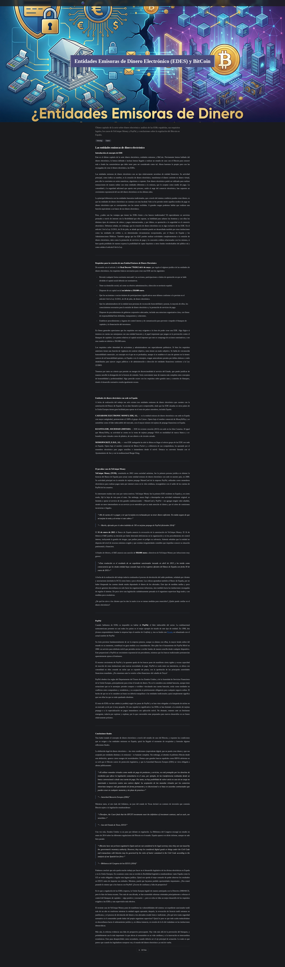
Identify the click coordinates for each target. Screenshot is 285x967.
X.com (169, 632)
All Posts (143, 950)
